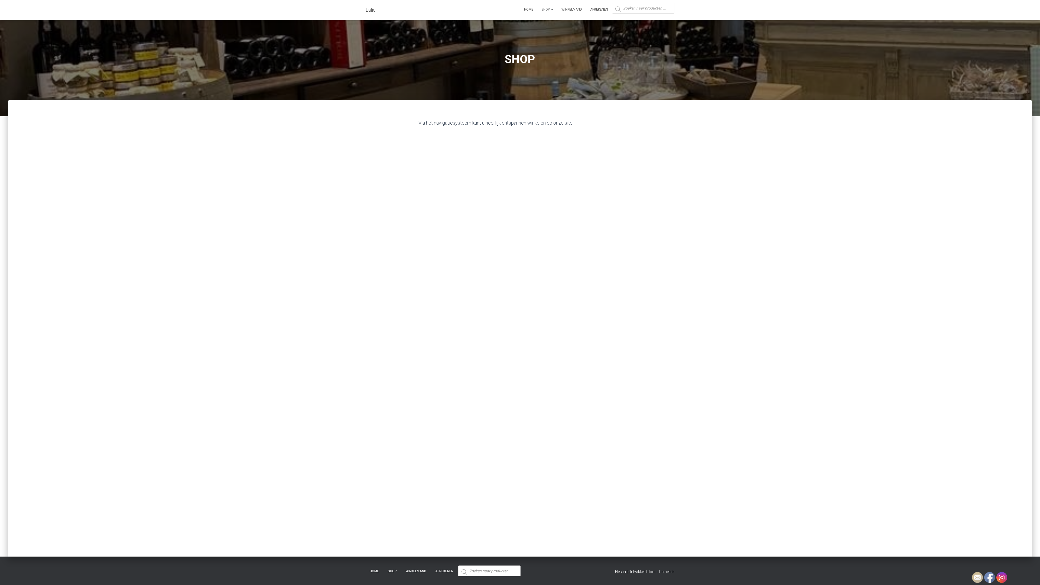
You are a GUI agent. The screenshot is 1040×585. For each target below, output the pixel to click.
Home (528, 9)
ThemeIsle (665, 572)
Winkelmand (571, 9)
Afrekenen (599, 9)
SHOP (546, 9)
